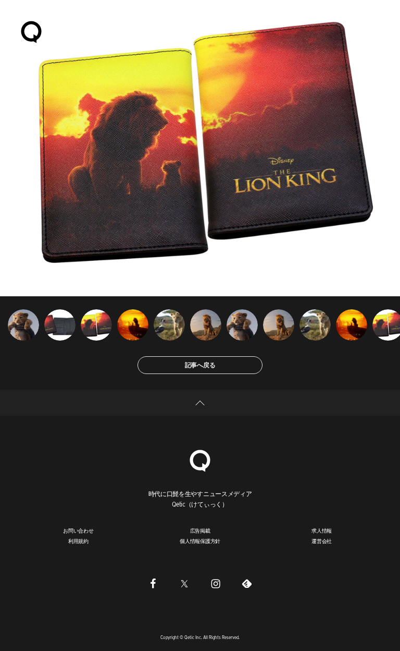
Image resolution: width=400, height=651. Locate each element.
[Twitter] (184, 583)
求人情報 (321, 530)
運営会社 (321, 541)
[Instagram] (215, 583)
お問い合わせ (78, 530)
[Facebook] (153, 583)
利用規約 (78, 541)
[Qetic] (31, 31)
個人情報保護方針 (200, 541)
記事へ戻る (200, 365)
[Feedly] (246, 583)
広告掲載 (200, 530)
